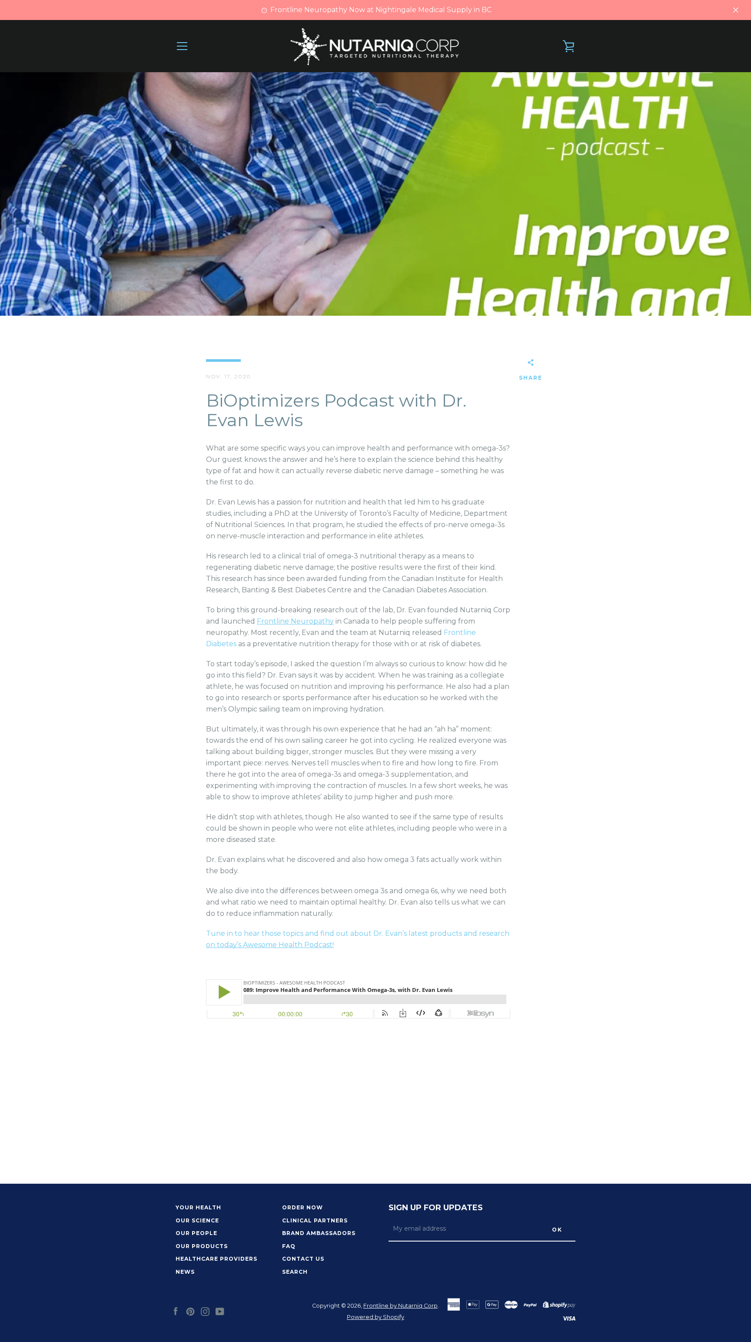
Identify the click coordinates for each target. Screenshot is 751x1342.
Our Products (202, 1246)
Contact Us (303, 1258)
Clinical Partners (315, 1220)
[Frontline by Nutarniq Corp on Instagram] (205, 1311)
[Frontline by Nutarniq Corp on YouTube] (220, 1311)
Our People (196, 1233)
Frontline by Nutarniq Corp (400, 1305)
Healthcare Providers (216, 1258)
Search (295, 1272)
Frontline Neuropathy (295, 621)
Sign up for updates (436, 1207)
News (185, 1272)
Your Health (198, 1207)
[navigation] (182, 46)
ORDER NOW (302, 1207)
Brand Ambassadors (319, 1233)
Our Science (197, 1220)
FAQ (289, 1246)
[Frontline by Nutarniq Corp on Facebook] (175, 1311)
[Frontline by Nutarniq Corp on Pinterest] (190, 1311)
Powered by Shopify (375, 1317)
